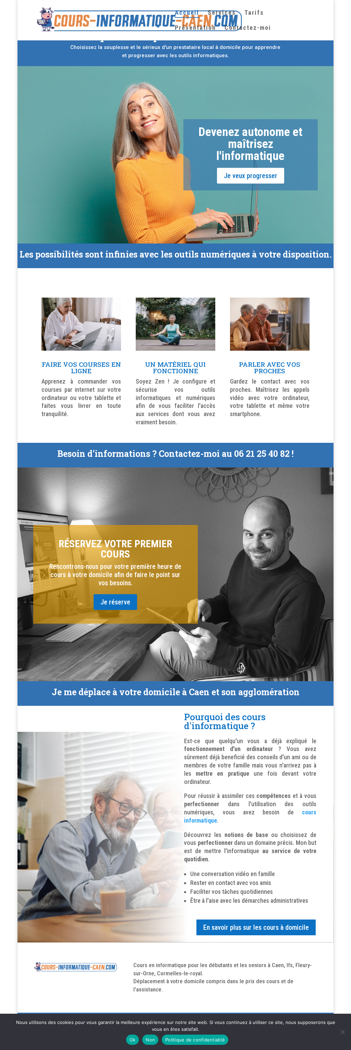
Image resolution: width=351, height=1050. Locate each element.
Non (150, 1039)
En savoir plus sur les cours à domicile (256, 927)
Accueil (187, 13)
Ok (133, 1039)
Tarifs (254, 13)
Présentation (195, 28)
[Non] (342, 1031)
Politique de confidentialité (195, 1039)
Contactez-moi (248, 28)
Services (222, 13)
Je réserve (115, 602)
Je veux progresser (250, 176)
